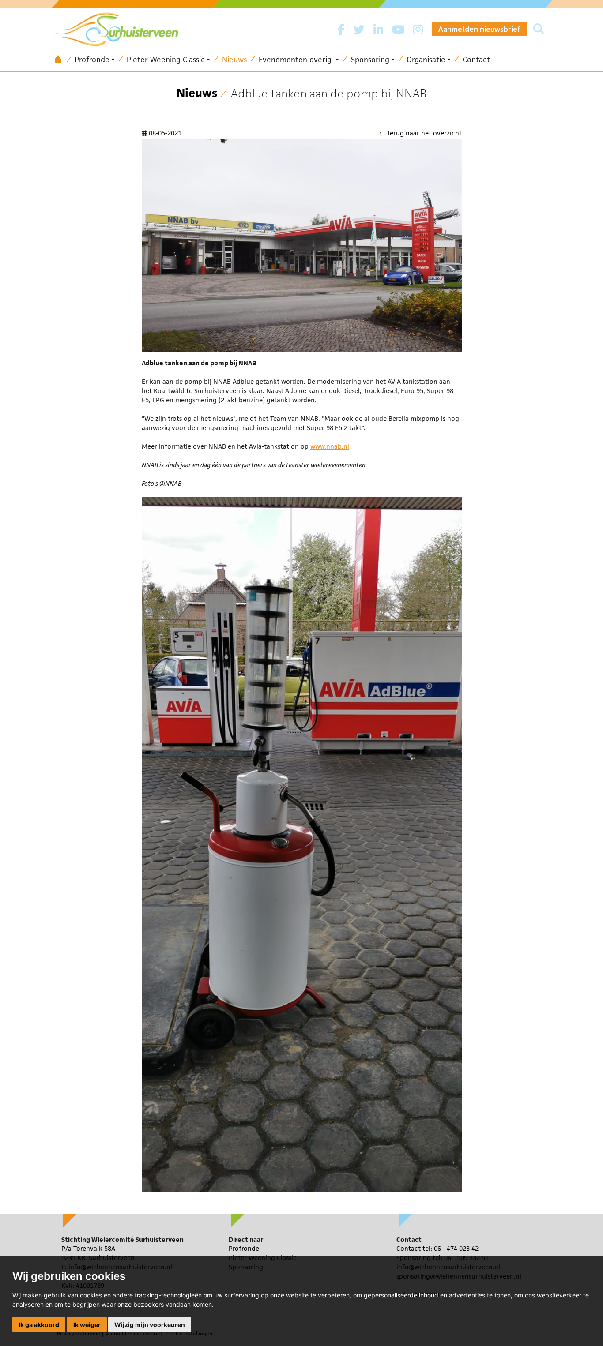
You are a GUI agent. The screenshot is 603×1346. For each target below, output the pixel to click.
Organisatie (426, 59)
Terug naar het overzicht (424, 133)
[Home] (61, 59)
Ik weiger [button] (87, 1324)
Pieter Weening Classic (166, 59)
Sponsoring (370, 59)
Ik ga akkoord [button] (39, 1324)
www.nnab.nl (329, 446)
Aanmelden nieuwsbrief (479, 29)
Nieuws (234, 59)
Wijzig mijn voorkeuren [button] (149, 1324)
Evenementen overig (296, 59)
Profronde (92, 59)
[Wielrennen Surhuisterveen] (121, 27)
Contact (476, 59)
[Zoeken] (539, 29)
